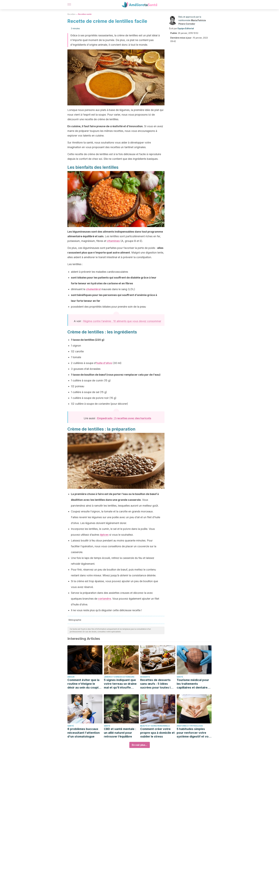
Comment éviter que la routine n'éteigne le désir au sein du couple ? (83, 683)
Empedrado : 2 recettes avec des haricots (124, 418)
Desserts (145, 677)
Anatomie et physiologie (190, 726)
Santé (180, 677)
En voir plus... (139, 744)
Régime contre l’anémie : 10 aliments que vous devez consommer (122, 321)
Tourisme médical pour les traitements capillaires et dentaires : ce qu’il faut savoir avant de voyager (194, 683)
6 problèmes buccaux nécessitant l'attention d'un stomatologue (83, 732)
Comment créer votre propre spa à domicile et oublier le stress (157, 732)
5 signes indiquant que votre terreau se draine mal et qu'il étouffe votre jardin (120, 683)
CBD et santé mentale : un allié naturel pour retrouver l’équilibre (120, 732)
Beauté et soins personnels (155, 726)
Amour (70, 677)
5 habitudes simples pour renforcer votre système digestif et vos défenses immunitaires (193, 732)
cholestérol (93, 289)
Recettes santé (85, 14)
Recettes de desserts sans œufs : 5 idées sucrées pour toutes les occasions (157, 683)
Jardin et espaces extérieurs (119, 677)
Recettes (71, 14)
